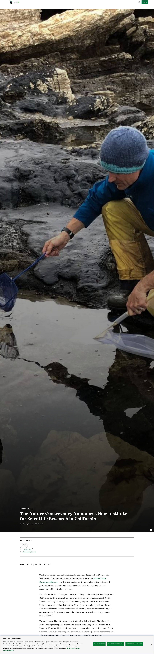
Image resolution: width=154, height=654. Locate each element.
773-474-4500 (27, 550)
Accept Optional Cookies (134, 643)
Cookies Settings (99, 643)
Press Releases (27, 509)
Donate (145, 2)
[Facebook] (27, 565)
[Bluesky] (44, 565)
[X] (31, 565)
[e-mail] (49, 565)
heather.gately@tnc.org (29, 552)
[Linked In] (36, 565)
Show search (139, 2)
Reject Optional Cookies (115, 643)
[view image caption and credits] (151, 529)
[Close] (151, 645)
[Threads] (40, 565)
